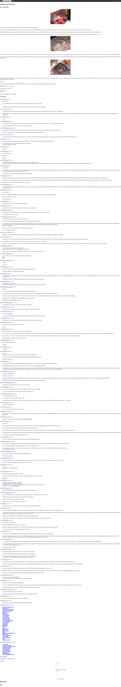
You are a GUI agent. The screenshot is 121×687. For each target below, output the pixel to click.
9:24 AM (14, 94)
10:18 (2, 121)
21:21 (2, 346)
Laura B (6, 190)
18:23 (2, 575)
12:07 (2, 311)
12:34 (2, 329)
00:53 (2, 488)
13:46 (2, 205)
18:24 (2, 580)
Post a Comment (3, 656)
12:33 (2, 407)
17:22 (2, 253)
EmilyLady (7, 121)
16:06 (2, 216)
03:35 (2, 596)
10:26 (2, 139)
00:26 (2, 281)
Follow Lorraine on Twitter (60, 669)
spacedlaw (7, 281)
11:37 (2, 402)
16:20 (2, 600)
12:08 (2, 322)
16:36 (2, 232)
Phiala (6, 175)
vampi (6, 99)
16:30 (2, 416)
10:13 (2, 109)
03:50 (2, 642)
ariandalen (7, 210)
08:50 (2, 371)
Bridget (6, 151)
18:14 (2, 566)
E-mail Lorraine (60, 678)
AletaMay (7, 266)
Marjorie (6, 160)
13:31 (2, 201)
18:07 (2, 549)
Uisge (6, 165)
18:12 (2, 559)
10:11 (2, 99)
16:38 (2, 236)
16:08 (2, 411)
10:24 (2, 128)
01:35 (2, 589)
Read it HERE (47, 83)
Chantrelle (7, 322)
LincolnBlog (7, 253)
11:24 (2, 151)
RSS (1, 684)
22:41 (2, 441)
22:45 (2, 451)
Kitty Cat (7, 464)
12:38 (2, 184)
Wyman (6, 596)
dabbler (6, 520)
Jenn (6, 600)
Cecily (6, 109)
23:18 (2, 458)
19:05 (2, 421)
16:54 (2, 245)
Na (5, 503)
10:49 (2, 508)
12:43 (2, 190)
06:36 (2, 351)
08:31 (2, 302)
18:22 (2, 260)
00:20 (2, 464)
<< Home (2, 660)
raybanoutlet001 (8, 642)
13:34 (2, 531)
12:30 (2, 175)
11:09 (2, 146)
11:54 (2, 165)
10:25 (2, 134)
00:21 (2, 471)
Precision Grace (8, 216)
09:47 (2, 382)
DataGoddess (7, 260)
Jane (6, 236)
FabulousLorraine (8, 128)
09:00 (2, 492)
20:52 (2, 273)
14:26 (2, 210)
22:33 (2, 437)
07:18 (2, 361)
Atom (13, 658)
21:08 (2, 340)
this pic (27, 475)
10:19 (2, 393)
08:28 (2, 286)
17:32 (2, 539)
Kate (6, 139)
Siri (5, 146)
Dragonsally (7, 245)
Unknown (7, 604)
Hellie (6, 361)
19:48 (2, 266)
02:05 (2, 604)
